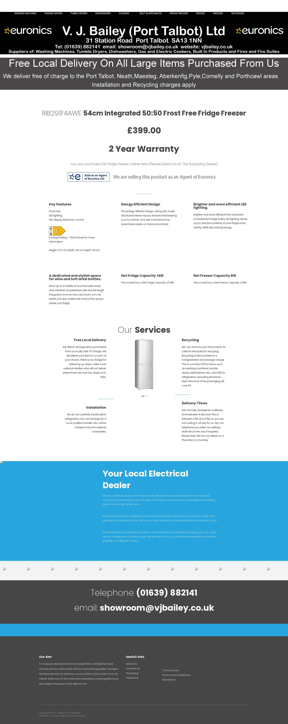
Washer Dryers (53, 13)
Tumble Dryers (78, 13)
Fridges (200, 13)
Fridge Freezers (179, 13)
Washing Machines (25, 13)
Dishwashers (103, 13)
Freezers (218, 13)
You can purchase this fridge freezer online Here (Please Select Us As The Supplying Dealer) (144, 164)
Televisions (237, 13)
